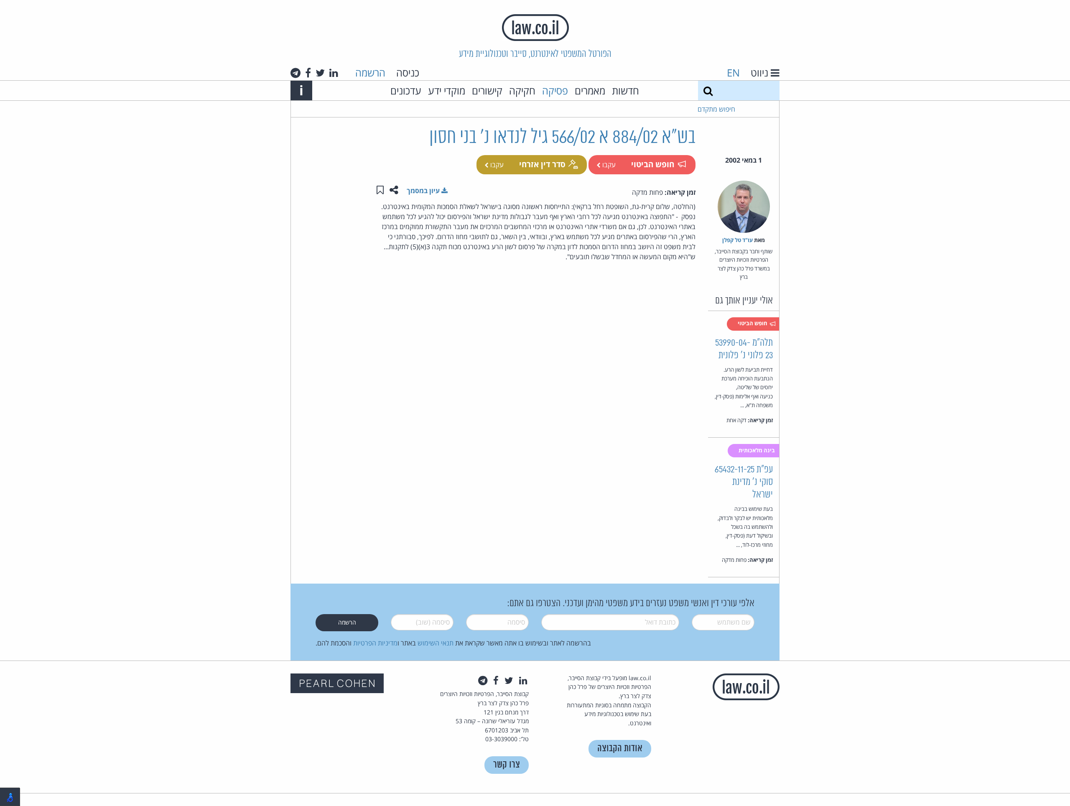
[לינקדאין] (333, 72)
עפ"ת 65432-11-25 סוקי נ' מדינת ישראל (744, 482)
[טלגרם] (295, 72)
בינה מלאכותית (757, 450)
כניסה (407, 72)
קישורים (487, 90)
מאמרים (590, 90)
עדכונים (405, 90)
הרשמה (370, 72)
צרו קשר (506, 764)
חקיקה (522, 90)
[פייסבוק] (308, 72)
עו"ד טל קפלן (737, 240)
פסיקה (555, 90)
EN (733, 72)
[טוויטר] (320, 72)
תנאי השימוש (435, 643)
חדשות (625, 90)
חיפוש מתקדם (716, 109)
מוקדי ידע (446, 90)
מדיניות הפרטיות (375, 643)
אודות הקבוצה (619, 748)
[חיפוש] (708, 90)
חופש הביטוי (652, 164)
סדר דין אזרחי (542, 164)
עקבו (608, 164)
